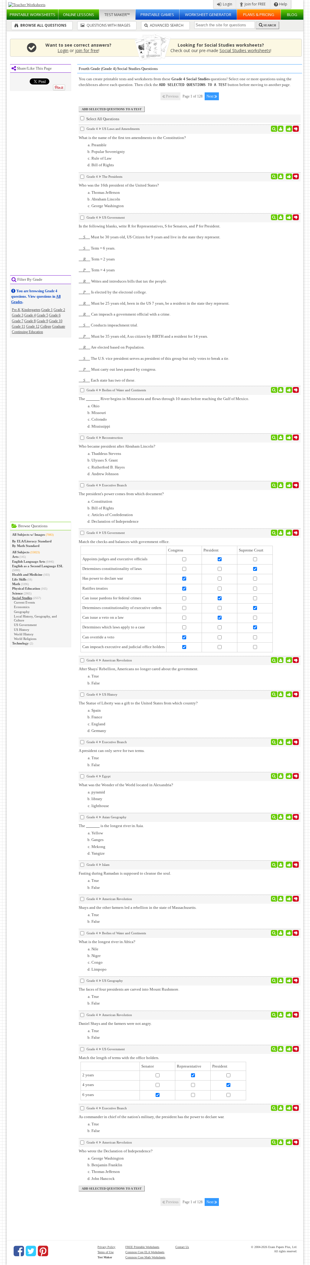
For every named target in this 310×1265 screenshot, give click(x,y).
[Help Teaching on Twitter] (31, 1251)
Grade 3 (17, 315)
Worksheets (32, 14)
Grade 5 (42, 315)
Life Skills (19, 579)
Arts (15, 556)
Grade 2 (59, 310)
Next (210, 96)
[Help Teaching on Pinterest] (43, 1251)
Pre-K (16, 310)
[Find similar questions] (274, 129)
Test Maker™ (117, 14)
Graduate (58, 326)
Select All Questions (102, 119)
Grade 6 (55, 315)
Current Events (24, 602)
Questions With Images (108, 25)
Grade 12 (32, 326)
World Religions (25, 639)
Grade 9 (42, 321)
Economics (21, 607)
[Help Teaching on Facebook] (19, 1251)
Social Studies (22, 598)
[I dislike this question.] (296, 129)
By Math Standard (25, 546)
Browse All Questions (42, 25)
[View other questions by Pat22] (281, 177)
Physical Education (26, 588)
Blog (292, 14)
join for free (86, 50)
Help (282, 4)
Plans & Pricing (258, 14)
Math (16, 584)
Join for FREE (254, 4)
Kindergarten (30, 310)
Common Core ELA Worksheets (144, 1252)
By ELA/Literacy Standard (31, 541)
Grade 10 (55, 321)
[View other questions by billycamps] (281, 129)
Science (17, 593)
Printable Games (157, 14)
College (45, 326)
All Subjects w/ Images (28, 534)
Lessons (78, 14)
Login (227, 4)
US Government (25, 625)
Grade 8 (30, 321)
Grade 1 (47, 310)
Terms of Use (105, 1252)
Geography (22, 612)
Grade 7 (17, 321)
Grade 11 (18, 326)
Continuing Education (27, 332)
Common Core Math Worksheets (145, 1257)
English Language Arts (28, 561)
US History (21, 629)
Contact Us (182, 1247)
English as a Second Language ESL (37, 566)
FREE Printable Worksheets (142, 1247)
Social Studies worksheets (244, 50)
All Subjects (20, 552)
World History (24, 634)
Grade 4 (30, 315)
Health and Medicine (27, 574)
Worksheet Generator (208, 14)
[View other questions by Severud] (281, 438)
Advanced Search (166, 25)
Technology (20, 643)
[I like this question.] (289, 129)
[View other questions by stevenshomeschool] (281, 217)
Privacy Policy (106, 1247)
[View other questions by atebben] (281, 390)
